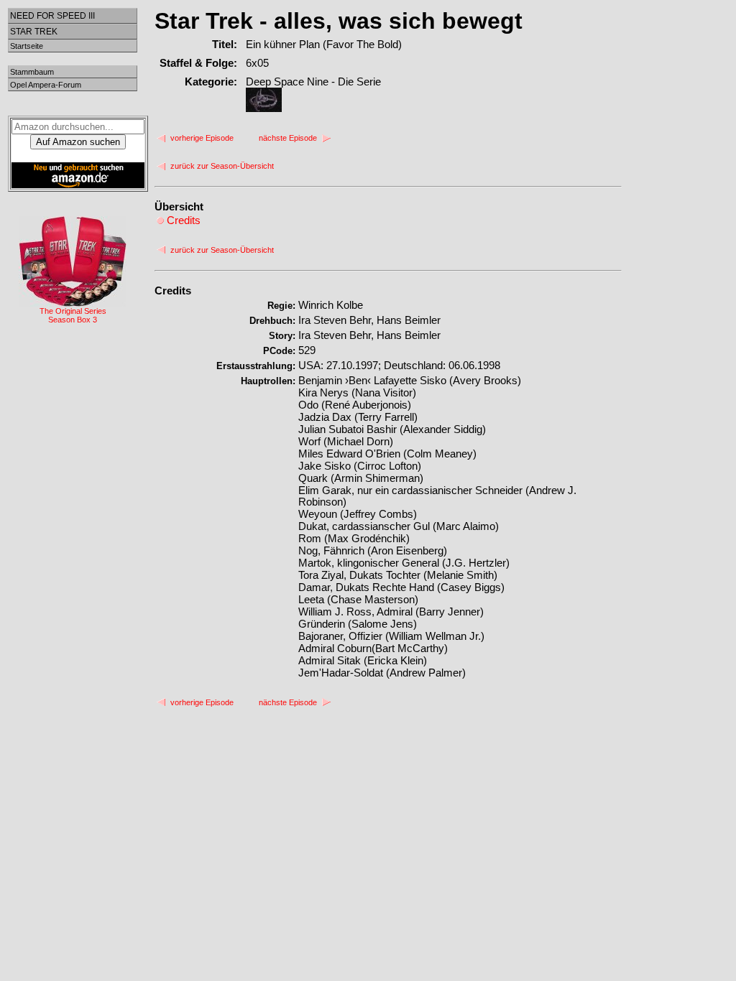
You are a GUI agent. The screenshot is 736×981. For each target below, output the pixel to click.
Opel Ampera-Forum (45, 84)
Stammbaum (32, 72)
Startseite (26, 46)
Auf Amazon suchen (78, 141)
